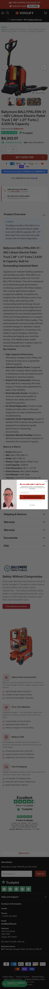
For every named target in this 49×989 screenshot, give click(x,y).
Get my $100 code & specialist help (32, 497)
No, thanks (32, 505)
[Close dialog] (46, 481)
